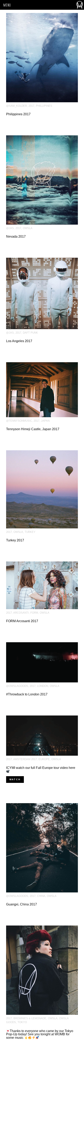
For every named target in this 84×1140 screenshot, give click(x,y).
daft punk (30, 332)
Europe (44, 759)
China (41, 896)
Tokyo (22, 1022)
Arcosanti (21, 612)
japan (45, 420)
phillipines (44, 105)
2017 (31, 105)
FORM (34, 612)
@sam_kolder (16, 105)
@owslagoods (17, 685)
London (42, 685)
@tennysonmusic (19, 420)
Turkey (30, 531)
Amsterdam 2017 (25, 759)
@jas (10, 228)
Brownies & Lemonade (29, 1018)
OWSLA (27, 228)
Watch (15, 779)
